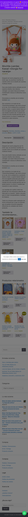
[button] (24, 513)
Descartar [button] (20, 7)
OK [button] (19, 259)
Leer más (23, 259)
